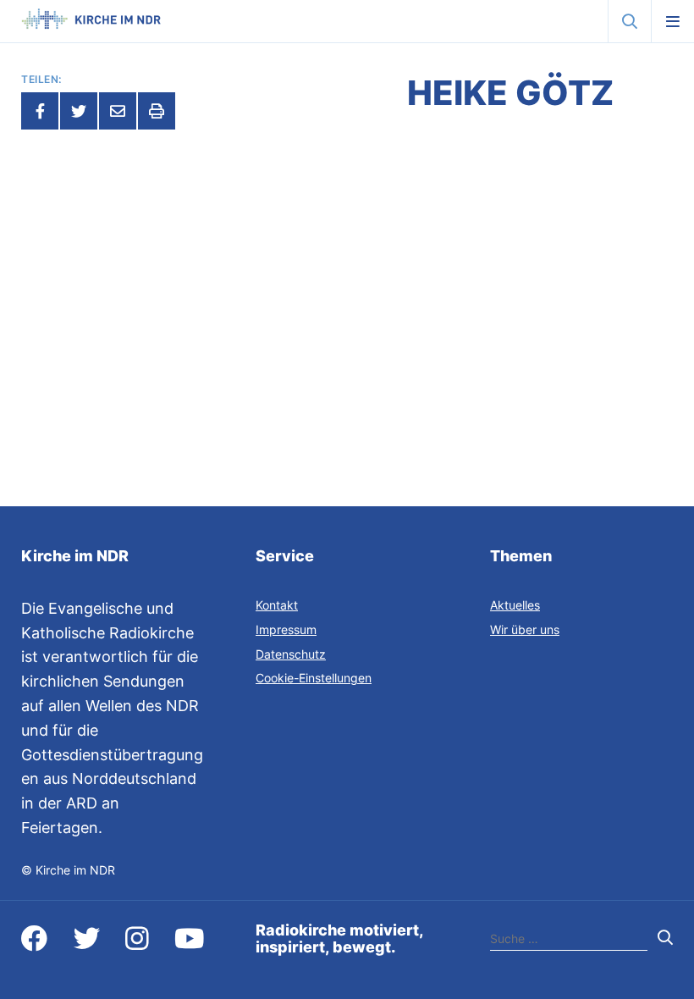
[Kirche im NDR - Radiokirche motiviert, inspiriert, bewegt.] (91, 24)
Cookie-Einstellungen (314, 678)
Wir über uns (524, 629)
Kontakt (277, 605)
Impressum (286, 629)
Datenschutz (291, 654)
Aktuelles (515, 605)
